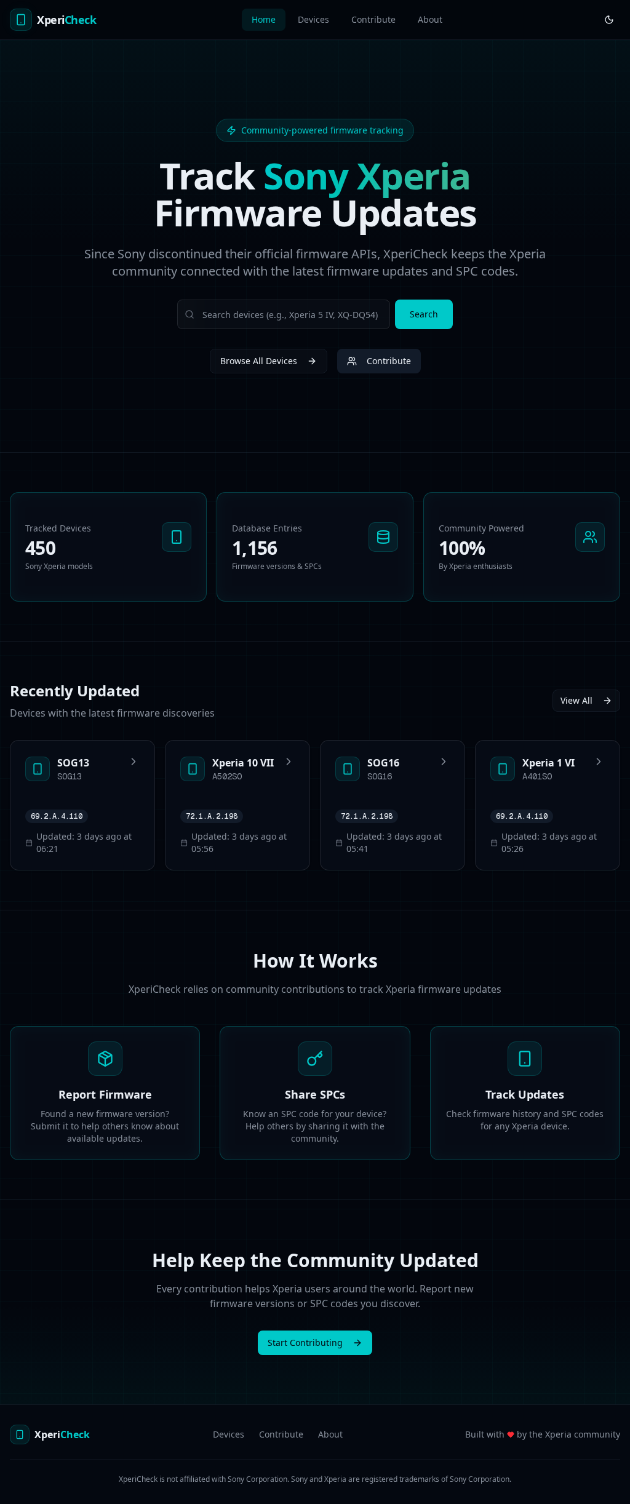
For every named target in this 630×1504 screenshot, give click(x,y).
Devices (313, 19)
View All (576, 700)
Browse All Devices (258, 361)
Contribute (373, 19)
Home (264, 19)
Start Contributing (305, 1342)
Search (424, 314)
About (430, 19)
